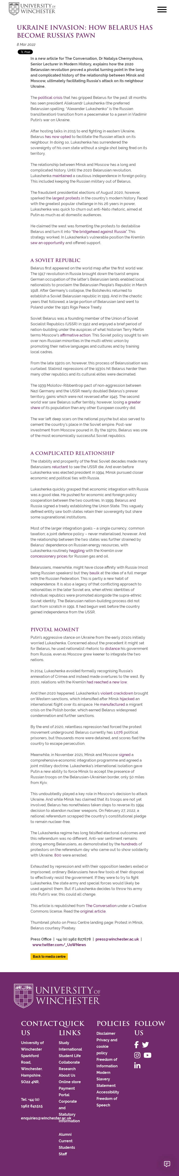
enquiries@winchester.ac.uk (46, 1118)
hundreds (129, 844)
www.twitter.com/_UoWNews (59, 945)
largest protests (66, 198)
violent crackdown (116, 693)
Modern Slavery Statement (106, 1079)
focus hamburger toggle (162, 9)
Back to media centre (49, 956)
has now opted (58, 136)
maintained (62, 176)
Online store (70, 1082)
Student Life (70, 1056)
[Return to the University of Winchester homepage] (89, 996)
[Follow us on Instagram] (138, 1055)
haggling (77, 550)
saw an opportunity (48, 243)
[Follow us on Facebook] (137, 1045)
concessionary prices (49, 556)
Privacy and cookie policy (106, 1046)
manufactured (112, 704)
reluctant (60, 467)
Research (67, 1069)
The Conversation (101, 906)
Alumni (65, 1134)
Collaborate (69, 1062)
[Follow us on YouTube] (149, 1055)
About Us (67, 1075)
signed (125, 755)
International (70, 1049)
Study (64, 1043)
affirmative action (75, 335)
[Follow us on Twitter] (146, 1045)
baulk (95, 573)
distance (112, 648)
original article (93, 911)
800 (57, 855)
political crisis (50, 97)
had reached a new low (107, 682)
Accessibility (107, 1092)
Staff (63, 1154)
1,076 (118, 732)
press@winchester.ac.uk (117, 939)
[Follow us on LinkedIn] (138, 1066)
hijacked (127, 699)
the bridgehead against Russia (99, 231)
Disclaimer (105, 1033)
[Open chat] (167, 1164)
